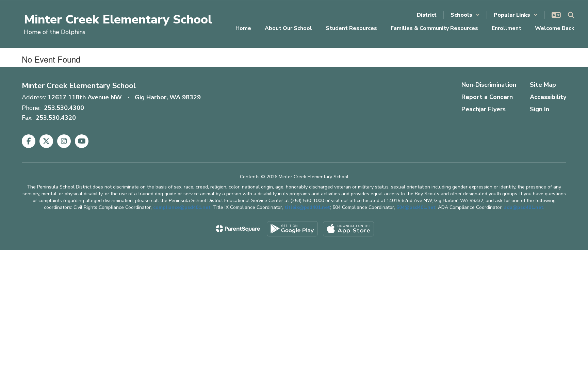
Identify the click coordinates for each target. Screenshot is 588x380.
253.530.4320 (56, 118)
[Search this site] (571, 15)
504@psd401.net (416, 207)
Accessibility (548, 97)
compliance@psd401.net (182, 207)
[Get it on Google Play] (292, 228)
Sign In (539, 109)
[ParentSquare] (238, 229)
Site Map (543, 85)
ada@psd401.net (523, 207)
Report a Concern (487, 97)
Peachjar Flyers (483, 109)
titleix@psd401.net (307, 207)
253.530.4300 (64, 108)
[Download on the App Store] (348, 228)
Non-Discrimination (488, 85)
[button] (465, 15)
